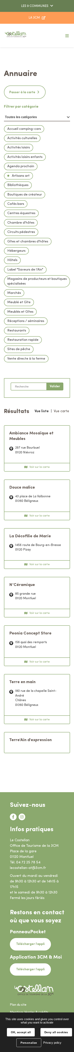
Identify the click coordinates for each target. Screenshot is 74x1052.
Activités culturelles (22, 138)
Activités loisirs (18, 147)
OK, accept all (21, 1032)
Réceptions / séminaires (25, 321)
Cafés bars (15, 204)
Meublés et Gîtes (20, 311)
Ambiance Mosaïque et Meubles (31, 436)
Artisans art (20, 176)
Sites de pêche (18, 349)
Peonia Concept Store (30, 633)
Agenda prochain (20, 166)
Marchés (14, 293)
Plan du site (18, 1004)
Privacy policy (52, 1042)
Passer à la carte (22, 92)
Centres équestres (21, 213)
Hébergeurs (16, 251)
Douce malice (22, 487)
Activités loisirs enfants (24, 157)
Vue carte (61, 411)
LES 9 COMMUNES (34, 6)
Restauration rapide (22, 340)
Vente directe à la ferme (26, 358)
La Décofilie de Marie (30, 536)
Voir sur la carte (39, 467)
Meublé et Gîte (19, 302)
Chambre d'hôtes (20, 222)
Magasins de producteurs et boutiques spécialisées (37, 281)
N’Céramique (22, 585)
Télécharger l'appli (30, 944)
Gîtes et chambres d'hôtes (27, 241)
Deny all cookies (56, 1032)
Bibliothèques (17, 185)
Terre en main (22, 682)
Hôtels (12, 260)
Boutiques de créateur (24, 194)
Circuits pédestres (21, 232)
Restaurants (16, 330)
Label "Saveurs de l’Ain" (25, 269)
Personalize (29, 1042)
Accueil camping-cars (24, 129)
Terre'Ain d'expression (30, 740)
